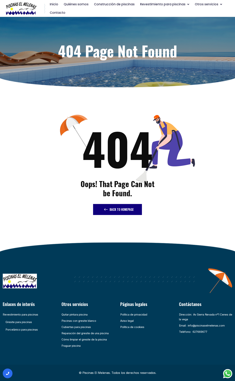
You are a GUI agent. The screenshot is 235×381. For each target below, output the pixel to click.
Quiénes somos (76, 4)
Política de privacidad (133, 314)
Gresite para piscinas (19, 322)
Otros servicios (206, 4)
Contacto (57, 12)
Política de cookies (132, 327)
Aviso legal (127, 320)
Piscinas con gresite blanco (79, 320)
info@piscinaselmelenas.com (206, 325)
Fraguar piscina (71, 345)
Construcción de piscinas (114, 4)
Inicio (54, 4)
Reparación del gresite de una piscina (85, 333)
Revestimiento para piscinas (162, 4)
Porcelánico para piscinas (22, 329)
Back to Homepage (122, 209)
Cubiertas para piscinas (76, 327)
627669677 (200, 331)
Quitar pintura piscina (75, 314)
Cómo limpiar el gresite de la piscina (84, 339)
